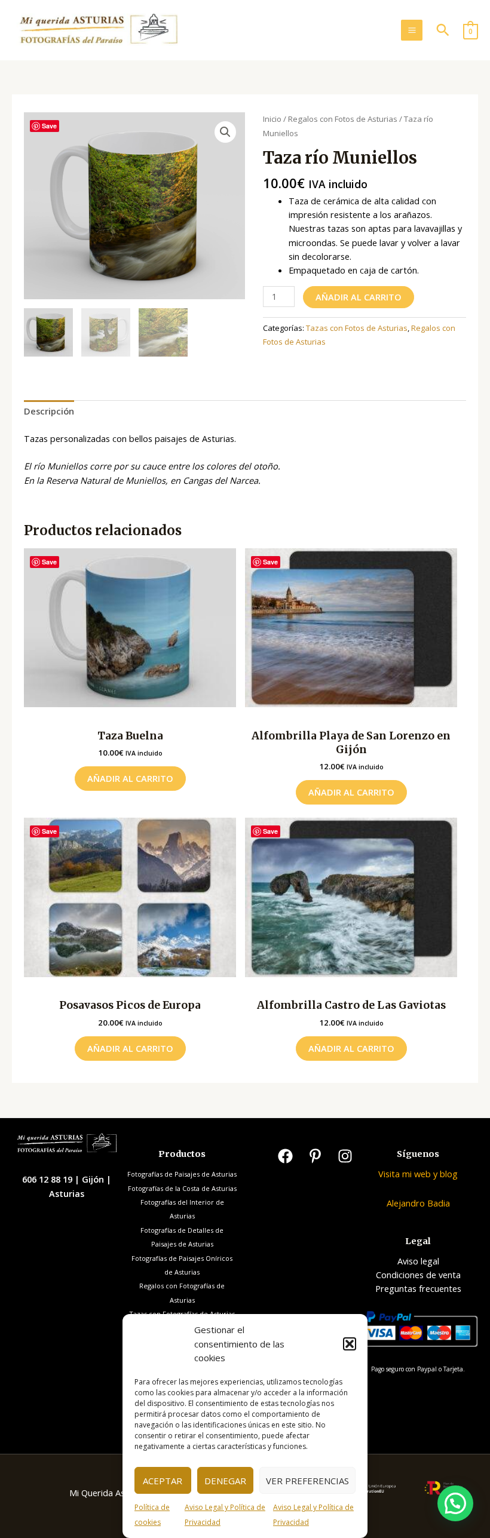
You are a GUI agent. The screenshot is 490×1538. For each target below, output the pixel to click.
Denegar (225, 1481)
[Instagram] (345, 1156)
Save (49, 125)
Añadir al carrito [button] (130, 778)
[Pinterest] (315, 1156)
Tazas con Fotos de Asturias (357, 328)
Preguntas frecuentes (418, 1288)
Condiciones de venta (418, 1275)
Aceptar (162, 1481)
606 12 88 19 (48, 1179)
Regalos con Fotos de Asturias (342, 118)
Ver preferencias (307, 1481)
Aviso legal (418, 1261)
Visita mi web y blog (418, 1174)
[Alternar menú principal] (411, 30)
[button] (350, 1344)
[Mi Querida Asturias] (98, 30)
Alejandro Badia (418, 1203)
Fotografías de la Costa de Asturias (182, 1188)
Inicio (272, 118)
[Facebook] (285, 1156)
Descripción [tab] (49, 411)
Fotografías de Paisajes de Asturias (182, 1173)
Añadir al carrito (359, 297)
